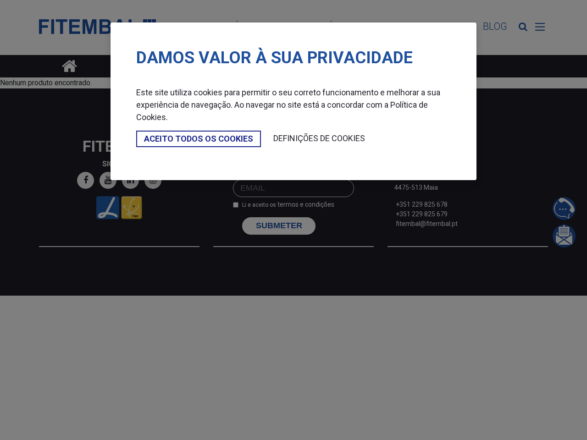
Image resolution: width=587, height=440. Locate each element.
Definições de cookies (319, 138)
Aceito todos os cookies (198, 138)
